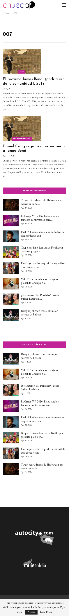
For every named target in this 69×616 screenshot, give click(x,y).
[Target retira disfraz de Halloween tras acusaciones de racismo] (11, 205)
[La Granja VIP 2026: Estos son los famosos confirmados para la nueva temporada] (11, 220)
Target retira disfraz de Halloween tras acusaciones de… (42, 202)
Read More (46, 612)
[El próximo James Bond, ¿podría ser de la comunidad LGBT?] (22, 61)
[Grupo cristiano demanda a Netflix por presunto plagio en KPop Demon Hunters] (11, 252)
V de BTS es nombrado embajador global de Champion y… (40, 281)
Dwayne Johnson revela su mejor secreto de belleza (39, 313)
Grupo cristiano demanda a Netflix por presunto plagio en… (42, 249)
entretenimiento (22, 139)
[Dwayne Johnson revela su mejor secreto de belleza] (11, 315)
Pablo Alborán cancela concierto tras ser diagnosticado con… (43, 234)
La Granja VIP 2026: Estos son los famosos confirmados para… (40, 218)
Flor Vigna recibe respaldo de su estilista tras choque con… (43, 265)
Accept (31, 612)
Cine (22, 72)
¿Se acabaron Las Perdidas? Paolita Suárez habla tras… (40, 297)
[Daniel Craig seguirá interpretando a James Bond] (22, 128)
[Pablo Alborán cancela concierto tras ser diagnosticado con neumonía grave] (11, 236)
